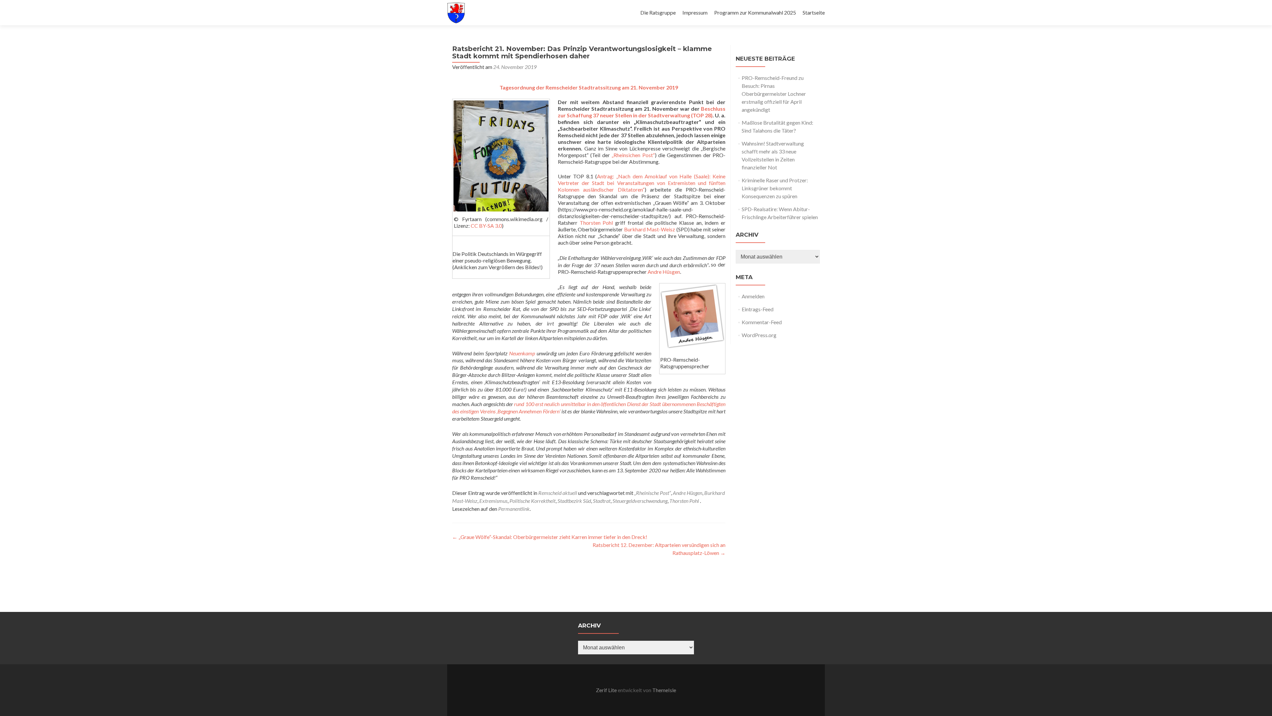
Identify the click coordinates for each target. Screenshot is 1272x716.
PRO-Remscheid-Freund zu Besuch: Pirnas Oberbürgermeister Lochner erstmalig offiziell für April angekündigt (774, 94)
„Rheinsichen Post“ (633, 155)
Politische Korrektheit (532, 501)
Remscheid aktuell (557, 493)
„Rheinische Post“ (652, 493)
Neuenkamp (522, 353)
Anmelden (753, 296)
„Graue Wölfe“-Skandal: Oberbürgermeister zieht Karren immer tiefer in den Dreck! (549, 537)
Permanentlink (514, 509)
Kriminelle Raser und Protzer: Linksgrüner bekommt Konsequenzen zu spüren (775, 188)
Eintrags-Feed (757, 309)
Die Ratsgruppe (658, 12)
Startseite (814, 12)
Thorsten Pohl (596, 222)
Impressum (695, 12)
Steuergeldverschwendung (639, 501)
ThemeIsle (664, 690)
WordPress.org (759, 335)
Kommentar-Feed (762, 322)
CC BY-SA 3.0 (486, 225)
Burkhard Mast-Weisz (649, 229)
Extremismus (493, 501)
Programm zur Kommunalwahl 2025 (755, 12)
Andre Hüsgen (664, 271)
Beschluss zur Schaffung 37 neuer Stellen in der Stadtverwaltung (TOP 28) (641, 111)
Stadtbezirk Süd (574, 501)
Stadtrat (601, 501)
